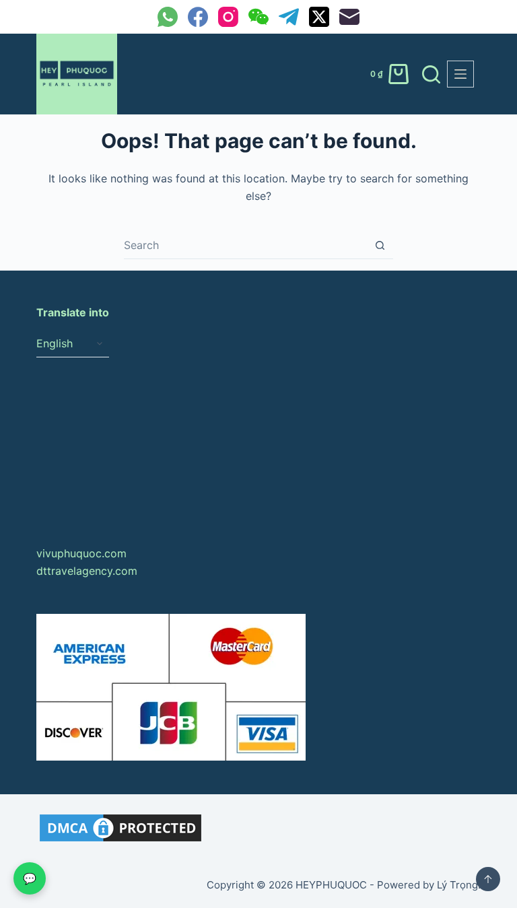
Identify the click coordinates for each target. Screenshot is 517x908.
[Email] (349, 17)
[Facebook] (198, 17)
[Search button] (380, 245)
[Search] (431, 74)
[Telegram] (289, 17)
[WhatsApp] (168, 17)
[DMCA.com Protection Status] (120, 826)
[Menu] (460, 74)
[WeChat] (258, 17)
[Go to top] (488, 879)
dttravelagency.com (86, 571)
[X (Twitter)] (319, 17)
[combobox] (245, 245)
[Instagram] (228, 17)
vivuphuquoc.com (81, 553)
